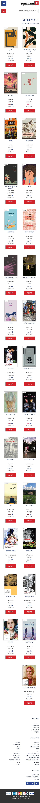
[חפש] (3, 11)
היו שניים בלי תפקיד (29, 369)
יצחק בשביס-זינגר (10, 555)
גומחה (18, 749)
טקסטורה (17, 742)
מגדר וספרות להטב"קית (32, 760)
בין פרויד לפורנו (29, 232)
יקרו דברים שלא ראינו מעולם (29, 50)
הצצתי (29, 186)
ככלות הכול (10, 369)
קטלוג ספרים (35, 738)
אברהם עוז (29, 145)
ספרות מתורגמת (34, 746)
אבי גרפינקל (29, 464)
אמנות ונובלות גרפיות (33, 753)
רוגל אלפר (29, 282)
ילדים (18, 762)
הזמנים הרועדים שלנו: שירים (10, 278)
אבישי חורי (29, 646)
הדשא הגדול (31, 20)
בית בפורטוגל (29, 505)
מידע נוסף (35, 770)
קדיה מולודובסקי (29, 692)
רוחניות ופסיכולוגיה (34, 757)
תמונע (18, 764)
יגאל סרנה (29, 54)
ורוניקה (11, 642)
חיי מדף (18, 751)
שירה (37, 749)
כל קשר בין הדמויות (29, 414)
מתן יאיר (10, 145)
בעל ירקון (10, 95)
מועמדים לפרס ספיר (14, 760)
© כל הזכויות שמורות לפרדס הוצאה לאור (20, 796)
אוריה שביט (10, 646)
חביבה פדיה (10, 509)
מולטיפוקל (29, 551)
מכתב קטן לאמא (29, 596)
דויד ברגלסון (10, 373)
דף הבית (36, 723)
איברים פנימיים (10, 414)
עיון (38, 751)
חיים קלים (11, 232)
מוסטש (13, 798)
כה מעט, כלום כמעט (29, 277)
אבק (10, 50)
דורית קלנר (29, 555)
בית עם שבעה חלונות (29, 687)
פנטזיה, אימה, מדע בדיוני (32, 755)
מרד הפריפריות (10, 596)
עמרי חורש (11, 418)
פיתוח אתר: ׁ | (20, 798)
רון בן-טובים (10, 54)
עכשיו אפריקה (16, 744)
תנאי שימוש (36, 725)
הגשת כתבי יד (35, 729)
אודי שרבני (29, 418)
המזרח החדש (16, 755)
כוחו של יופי (29, 141)
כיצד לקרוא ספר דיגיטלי (32, 777)
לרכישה (29, 65)
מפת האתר (35, 719)
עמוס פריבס (29, 236)
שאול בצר (11, 236)
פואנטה (37, 764)
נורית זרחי (29, 190)
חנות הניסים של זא (29, 323)
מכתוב (18, 746)
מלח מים (36, 762)
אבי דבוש (10, 600)
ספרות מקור (35, 744)
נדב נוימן (10, 99)
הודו (10, 505)
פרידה (11, 141)
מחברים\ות (36, 727)
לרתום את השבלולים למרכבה (11, 187)
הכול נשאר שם (29, 95)
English (36, 732)
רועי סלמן (10, 327)
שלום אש (10, 464)
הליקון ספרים (19, 798)
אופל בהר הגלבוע (29, 460)
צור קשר (36, 779)
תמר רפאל (29, 373)
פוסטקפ (36, 742)
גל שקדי (29, 99)
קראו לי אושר (29, 642)
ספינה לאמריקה (10, 551)
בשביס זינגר (17, 757)
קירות (10, 323)
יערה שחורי (10, 282)
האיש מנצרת (10, 460)
